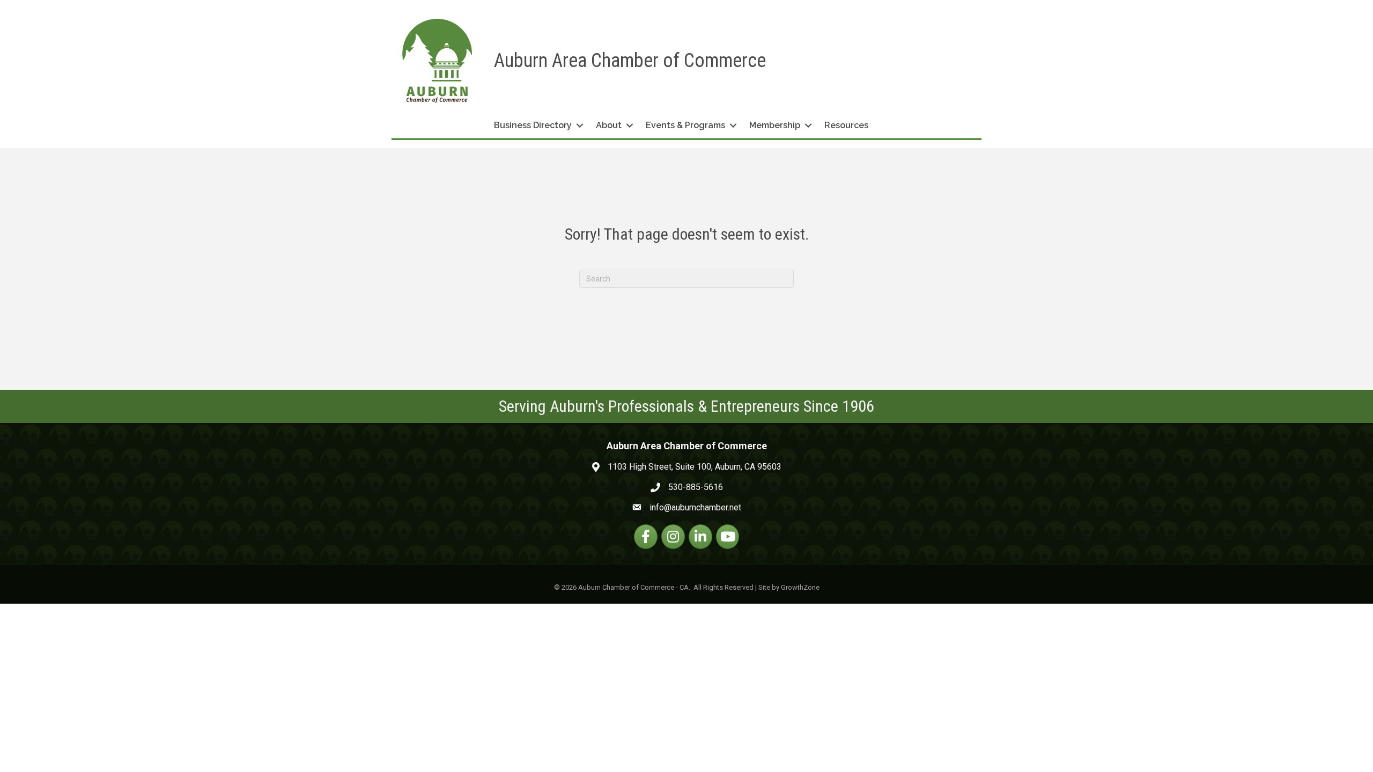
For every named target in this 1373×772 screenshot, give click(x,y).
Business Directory (533, 125)
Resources (846, 125)
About (609, 125)
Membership (774, 125)
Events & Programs (685, 125)
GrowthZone (800, 587)
